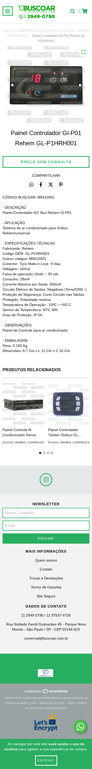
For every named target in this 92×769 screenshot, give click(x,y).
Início (6, 30)
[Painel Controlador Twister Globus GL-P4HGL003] (69, 404)
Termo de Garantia (46, 587)
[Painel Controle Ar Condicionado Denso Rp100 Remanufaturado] (23, 404)
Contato (46, 569)
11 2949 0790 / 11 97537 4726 (46, 615)
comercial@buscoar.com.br (46, 638)
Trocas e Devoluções (46, 578)
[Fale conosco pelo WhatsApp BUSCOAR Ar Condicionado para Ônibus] (80, 726)
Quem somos (46, 560)
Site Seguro (46, 596)
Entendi (46, 760)
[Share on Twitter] (51, 184)
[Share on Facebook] (41, 184)
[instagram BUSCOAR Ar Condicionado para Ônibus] (46, 479)
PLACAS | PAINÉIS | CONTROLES (23, 442)
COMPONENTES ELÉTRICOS (37, 30)
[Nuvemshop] (46, 692)
